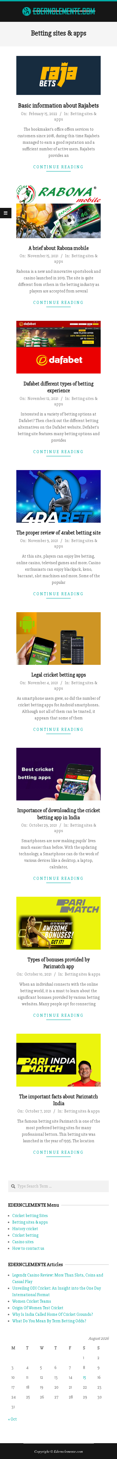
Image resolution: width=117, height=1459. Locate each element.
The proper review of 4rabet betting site (58, 533)
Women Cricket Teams (31, 1301)
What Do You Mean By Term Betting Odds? (49, 1321)
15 (84, 1377)
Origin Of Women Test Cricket (37, 1307)
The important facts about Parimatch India (58, 1100)
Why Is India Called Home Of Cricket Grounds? (52, 1314)
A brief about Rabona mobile (59, 248)
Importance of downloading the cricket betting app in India (58, 814)
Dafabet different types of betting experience (58, 387)
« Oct (12, 1419)
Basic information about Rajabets (58, 105)
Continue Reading (58, 167)
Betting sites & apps (82, 974)
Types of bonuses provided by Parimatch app (58, 963)
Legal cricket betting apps (58, 675)
